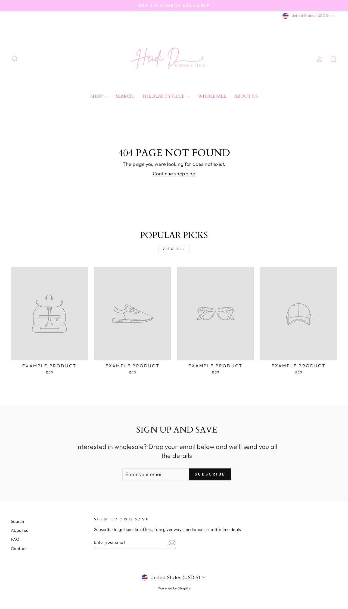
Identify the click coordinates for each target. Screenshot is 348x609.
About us (19, 530)
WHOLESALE (212, 96)
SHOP (97, 96)
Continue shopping (174, 173)
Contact (19, 548)
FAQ (15, 539)
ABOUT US (246, 96)
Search (124, 96)
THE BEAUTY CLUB (164, 96)
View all (174, 249)
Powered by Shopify (174, 588)
